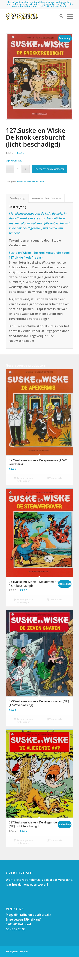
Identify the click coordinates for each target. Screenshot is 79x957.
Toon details (55, 478)
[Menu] (68, 16)
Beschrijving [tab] (17, 198)
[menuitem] (59, 16)
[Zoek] (59, 16)
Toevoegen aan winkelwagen (49, 169)
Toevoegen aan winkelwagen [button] (24, 479)
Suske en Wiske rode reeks (30, 181)
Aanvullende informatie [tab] (46, 198)
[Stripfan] (33, 16)
